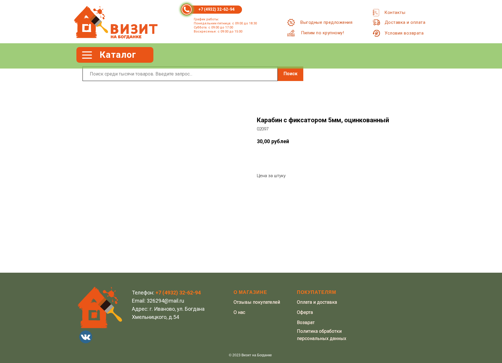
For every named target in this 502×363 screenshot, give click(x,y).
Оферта (305, 312)
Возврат (306, 322)
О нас (239, 312)
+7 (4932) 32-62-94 (216, 9)
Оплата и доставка (317, 302)
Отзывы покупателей (257, 302)
